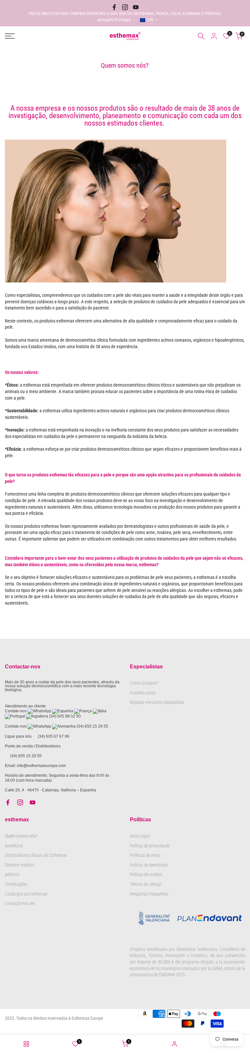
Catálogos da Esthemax (26, 893)
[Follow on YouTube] (136, 7)
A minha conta (143, 692)
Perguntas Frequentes (149, 893)
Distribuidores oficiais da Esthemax (36, 855)
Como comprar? (144, 683)
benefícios (14, 845)
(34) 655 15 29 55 (92, 726)
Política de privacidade (150, 845)
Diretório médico (19, 865)
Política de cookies (146, 874)
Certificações (16, 884)
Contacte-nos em (20, 903)
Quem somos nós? (21, 836)
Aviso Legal (140, 836)
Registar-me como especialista (157, 702)
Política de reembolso (149, 865)
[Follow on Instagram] (125, 7)
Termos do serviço (146, 884)
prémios (12, 874)
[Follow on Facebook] (114, 7)
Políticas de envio (145, 855)
